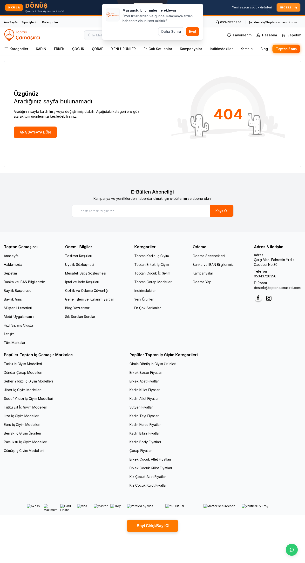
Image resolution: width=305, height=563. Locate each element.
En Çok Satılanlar (157, 49)
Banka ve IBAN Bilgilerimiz (24, 282)
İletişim (9, 334)
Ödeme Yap (202, 282)
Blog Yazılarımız (77, 308)
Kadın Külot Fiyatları (144, 390)
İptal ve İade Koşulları (82, 282)
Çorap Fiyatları (140, 451)
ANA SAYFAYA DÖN (35, 132)
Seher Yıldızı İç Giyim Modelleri (28, 381)
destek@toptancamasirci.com (277, 288)
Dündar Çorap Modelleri (23, 372)
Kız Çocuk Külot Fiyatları (148, 485)
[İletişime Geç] (292, 550)
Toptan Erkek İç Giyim (151, 264)
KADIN (41, 49)
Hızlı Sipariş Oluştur (19, 325)
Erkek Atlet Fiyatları (144, 381)
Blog (264, 49)
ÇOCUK (78, 49)
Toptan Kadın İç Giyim (151, 256)
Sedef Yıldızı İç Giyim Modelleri (28, 398)
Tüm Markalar (14, 343)
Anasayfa (11, 256)
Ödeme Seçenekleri (209, 256)
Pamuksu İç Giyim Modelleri (25, 442)
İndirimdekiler (221, 49)
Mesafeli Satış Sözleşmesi (85, 273)
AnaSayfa (11, 22)
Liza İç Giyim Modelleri (21, 416)
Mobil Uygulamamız (19, 317)
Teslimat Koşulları (78, 256)
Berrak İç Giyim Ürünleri (22, 433)
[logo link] (22, 35)
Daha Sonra (171, 31)
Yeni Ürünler (144, 299)
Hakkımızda (13, 264)
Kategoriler (50, 22)
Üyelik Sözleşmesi (79, 264)
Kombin (246, 49)
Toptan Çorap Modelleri (153, 282)
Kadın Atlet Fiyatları (144, 398)
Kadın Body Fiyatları (145, 442)
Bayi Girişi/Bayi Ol (152, 526)
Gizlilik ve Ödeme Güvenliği (86, 290)
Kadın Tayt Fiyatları (144, 416)
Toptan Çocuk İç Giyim (152, 273)
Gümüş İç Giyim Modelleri (24, 451)
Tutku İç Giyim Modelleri (23, 364)
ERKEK (59, 49)
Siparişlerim (29, 22)
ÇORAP (97, 49)
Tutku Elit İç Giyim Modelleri (25, 407)
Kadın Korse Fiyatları (145, 424)
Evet (192, 31)
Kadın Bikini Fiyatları (145, 433)
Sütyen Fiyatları (141, 407)
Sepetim (10, 273)
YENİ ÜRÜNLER (123, 49)
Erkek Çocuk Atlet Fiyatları (150, 459)
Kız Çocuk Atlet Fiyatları (148, 477)
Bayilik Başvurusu (17, 290)
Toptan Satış (286, 49)
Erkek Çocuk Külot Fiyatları (150, 468)
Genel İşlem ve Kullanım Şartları (89, 299)
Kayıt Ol (222, 211)
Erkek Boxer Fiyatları (145, 372)
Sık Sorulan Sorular (80, 317)
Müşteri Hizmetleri (18, 308)
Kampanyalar (191, 49)
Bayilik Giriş (13, 299)
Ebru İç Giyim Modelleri (22, 424)
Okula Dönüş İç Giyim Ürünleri (152, 364)
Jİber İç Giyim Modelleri (22, 390)
